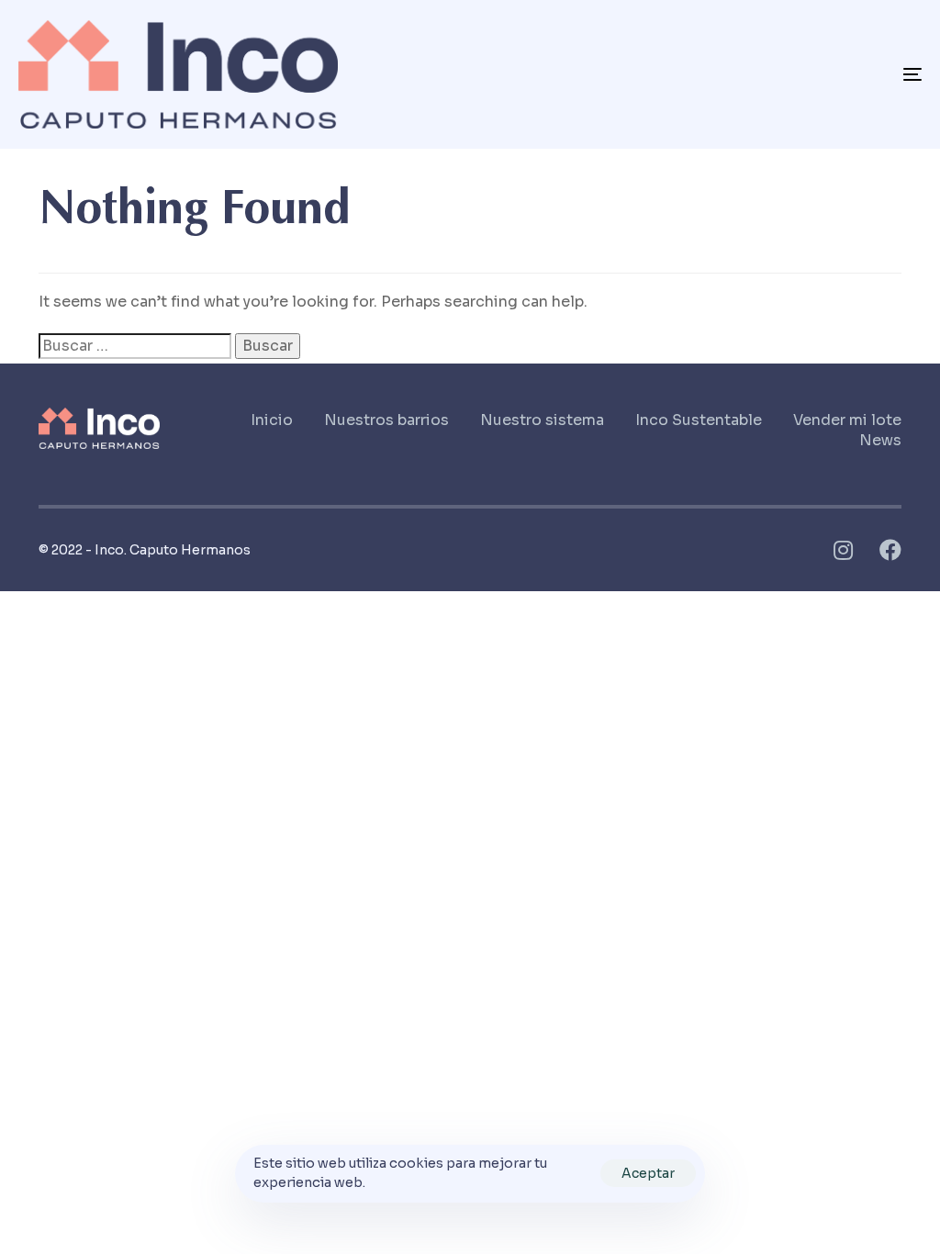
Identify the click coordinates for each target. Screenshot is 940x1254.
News (880, 440)
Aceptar (648, 1173)
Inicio (272, 420)
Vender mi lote (847, 420)
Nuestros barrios (386, 420)
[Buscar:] (135, 346)
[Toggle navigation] (771, 74)
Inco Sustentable (698, 420)
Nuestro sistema (542, 420)
